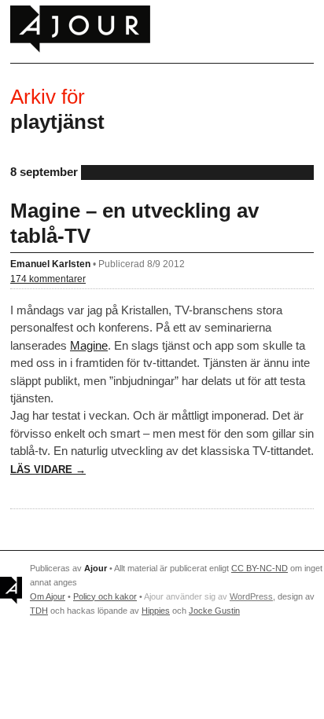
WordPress (251, 596)
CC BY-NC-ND (259, 568)
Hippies (156, 610)
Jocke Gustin (214, 610)
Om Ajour (47, 596)
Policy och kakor (105, 596)
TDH (39, 610)
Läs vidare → (48, 469)
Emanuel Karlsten (50, 264)
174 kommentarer (48, 278)
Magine (89, 345)
